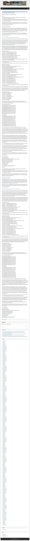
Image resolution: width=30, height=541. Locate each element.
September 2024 (5, 360)
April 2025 (4, 354)
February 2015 (4, 457)
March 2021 (4, 395)
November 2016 (5, 439)
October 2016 (4, 440)
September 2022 (5, 380)
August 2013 (4, 472)
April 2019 (4, 415)
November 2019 (5, 409)
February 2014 (4, 467)
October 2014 (4, 460)
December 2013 (5, 469)
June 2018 (4, 423)
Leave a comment (14, 14)
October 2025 (4, 349)
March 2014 (4, 466)
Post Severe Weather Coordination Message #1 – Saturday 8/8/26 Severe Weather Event (13, 335)
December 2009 (5, 506)
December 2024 (5, 357)
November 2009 (5, 507)
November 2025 (5, 348)
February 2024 (4, 366)
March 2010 (4, 504)
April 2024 (4, 364)
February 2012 (4, 487)
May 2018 (4, 424)
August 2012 (4, 482)
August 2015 (4, 452)
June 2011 (4, 494)
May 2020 (4, 404)
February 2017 (4, 437)
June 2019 (4, 413)
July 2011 (4, 493)
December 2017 (5, 428)
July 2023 (4, 372)
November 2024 (5, 358)
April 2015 (4, 455)
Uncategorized (4, 319)
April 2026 (4, 344)
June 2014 (4, 464)
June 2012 (4, 484)
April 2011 (4, 496)
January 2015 (4, 458)
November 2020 (5, 399)
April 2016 (4, 445)
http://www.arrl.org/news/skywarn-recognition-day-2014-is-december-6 (11, 37)
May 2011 (4, 495)
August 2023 (4, 371)
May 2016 (4, 444)
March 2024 (4, 365)
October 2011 (4, 491)
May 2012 (4, 485)
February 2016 (4, 447)
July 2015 (4, 453)
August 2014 (4, 462)
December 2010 (5, 499)
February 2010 (4, 505)
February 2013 (4, 477)
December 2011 (5, 489)
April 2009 (4, 510)
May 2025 (4, 353)
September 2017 (5, 431)
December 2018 (5, 418)
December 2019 (5, 408)
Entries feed (4, 534)
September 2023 (5, 370)
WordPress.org (4, 536)
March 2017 (4, 436)
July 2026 (4, 341)
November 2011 (5, 490)
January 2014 (4, 468)
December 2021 (5, 388)
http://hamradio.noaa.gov (5, 36)
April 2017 (4, 435)
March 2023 (4, 375)
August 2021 (4, 391)
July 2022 (4, 382)
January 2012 (4, 488)
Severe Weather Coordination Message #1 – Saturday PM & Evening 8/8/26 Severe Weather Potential (15, 336)
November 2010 (5, 500)
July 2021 (4, 392)
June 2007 (4, 521)
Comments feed (4, 535)
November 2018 (5, 419)
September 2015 (5, 451)
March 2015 (4, 456)
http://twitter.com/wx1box (10, 166)
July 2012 (4, 483)
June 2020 (4, 403)
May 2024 (4, 363)
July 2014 (4, 463)
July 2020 (4, 402)
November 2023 (5, 368)
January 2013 (4, 478)
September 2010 (5, 501)
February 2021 (4, 396)
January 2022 (4, 387)
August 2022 (4, 381)
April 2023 (4, 374)
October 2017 (4, 430)
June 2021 (4, 393)
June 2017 (4, 433)
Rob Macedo (9, 14)
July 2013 (4, 473)
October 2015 (4, 450)
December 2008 (5, 512)
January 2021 (4, 397)
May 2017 (4, 434)
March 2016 (4, 446)
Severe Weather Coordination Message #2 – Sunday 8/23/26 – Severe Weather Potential (13, 331)
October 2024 (4, 359)
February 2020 (4, 406)
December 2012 (5, 479)
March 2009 (4, 511)
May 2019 (4, 414)
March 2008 (4, 515)
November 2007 (5, 518)
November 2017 (5, 429)
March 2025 (4, 355)
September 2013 (5, 471)
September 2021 (5, 390)
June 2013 (4, 474)
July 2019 (4, 412)
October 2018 (4, 420)
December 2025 (5, 347)
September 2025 (5, 350)
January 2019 (4, 417)
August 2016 (4, 442)
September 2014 (5, 461)
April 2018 (4, 425)
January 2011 (4, 498)
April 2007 (4, 523)
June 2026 (4, 342)
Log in (3, 533)
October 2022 (4, 379)
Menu (2, 8)
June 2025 (4, 352)
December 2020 (5, 398)
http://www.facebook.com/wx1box (11, 165)
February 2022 (4, 386)
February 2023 (4, 376)
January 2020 (4, 407)
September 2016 (5, 441)
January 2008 (4, 517)
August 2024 (4, 361)
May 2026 (4, 343)
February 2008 (4, 516)
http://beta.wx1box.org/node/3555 (6, 25)
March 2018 (4, 426)
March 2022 (4, 385)
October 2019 (4, 410)
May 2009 (4, 509)
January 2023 (4, 377)
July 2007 (4, 520)
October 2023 (4, 369)
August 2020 (4, 401)
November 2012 (5, 480)
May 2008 (4, 514)
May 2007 (4, 522)
